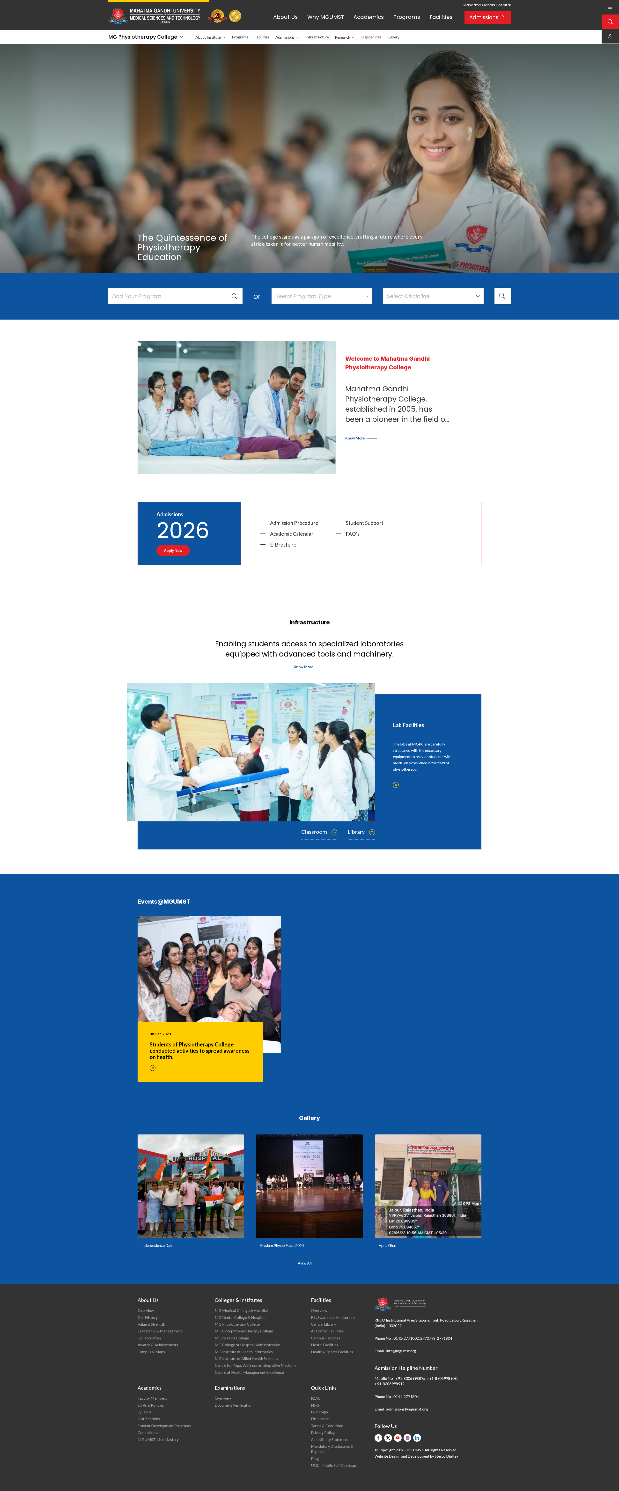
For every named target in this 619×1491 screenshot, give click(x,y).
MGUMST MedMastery (158, 1439)
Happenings (371, 37)
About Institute (208, 37)
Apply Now (173, 550)
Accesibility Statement (330, 1439)
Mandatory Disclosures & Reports (332, 1449)
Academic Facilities (327, 1331)
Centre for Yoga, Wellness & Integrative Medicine (255, 1365)
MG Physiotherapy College (142, 36)
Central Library (323, 1324)
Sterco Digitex (446, 1456)
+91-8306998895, (410, 1378)
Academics (369, 17)
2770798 (427, 1338)
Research (342, 37)
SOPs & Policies (151, 1405)
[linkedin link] (417, 1438)
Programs (406, 17)
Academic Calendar (291, 534)
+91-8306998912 (390, 1383)
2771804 (444, 1338)
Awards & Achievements (158, 1344)
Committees (148, 1432)
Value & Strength (151, 1324)
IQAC (316, 1398)
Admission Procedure (294, 523)
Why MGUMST (325, 17)
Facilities (441, 17)
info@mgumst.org (401, 1350)
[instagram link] (407, 1438)
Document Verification (233, 1405)
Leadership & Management (160, 1331)
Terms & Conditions (327, 1425)
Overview (146, 1310)
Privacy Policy (323, 1432)
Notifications (149, 1418)
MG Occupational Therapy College (244, 1331)
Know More (355, 438)
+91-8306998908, (442, 1378)
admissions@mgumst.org (407, 1409)
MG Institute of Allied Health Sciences (246, 1358)
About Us (285, 17)
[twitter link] (388, 1438)
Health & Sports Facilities (332, 1351)
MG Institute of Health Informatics (244, 1351)
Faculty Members (152, 1398)
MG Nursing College (232, 1338)
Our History (148, 1317)
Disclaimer (320, 1418)
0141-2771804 (406, 1396)
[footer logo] (400, 1304)
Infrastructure (317, 37)
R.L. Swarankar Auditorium (333, 1317)
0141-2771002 (406, 1338)
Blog (315, 1458)
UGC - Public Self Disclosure (334, 1465)
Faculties (261, 37)
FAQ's (353, 534)
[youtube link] (398, 1438)
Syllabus (144, 1412)
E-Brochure (283, 544)
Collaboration (149, 1338)
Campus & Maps (151, 1351)
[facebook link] (378, 1438)
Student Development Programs (164, 1425)
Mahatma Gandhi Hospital (487, 4)
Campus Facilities (325, 1338)
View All (305, 1263)
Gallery (393, 37)
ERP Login (319, 1412)
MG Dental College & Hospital (240, 1317)
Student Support (364, 523)
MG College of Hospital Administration (247, 1344)
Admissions (483, 17)
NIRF (315, 1405)
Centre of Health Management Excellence (249, 1372)
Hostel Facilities (324, 1344)
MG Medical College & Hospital (241, 1310)
